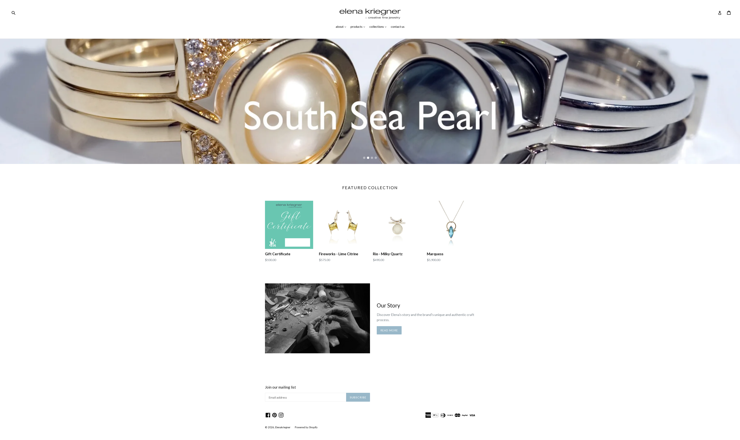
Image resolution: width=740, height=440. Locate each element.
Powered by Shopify (306, 427)
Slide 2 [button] (368, 158)
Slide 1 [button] (364, 158)
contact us (397, 26)
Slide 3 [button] (372, 158)
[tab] (364, 158)
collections (378, 26)
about (342, 26)
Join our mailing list (280, 387)
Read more (389, 330)
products (359, 26)
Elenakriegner (282, 427)
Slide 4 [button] (376, 158)
